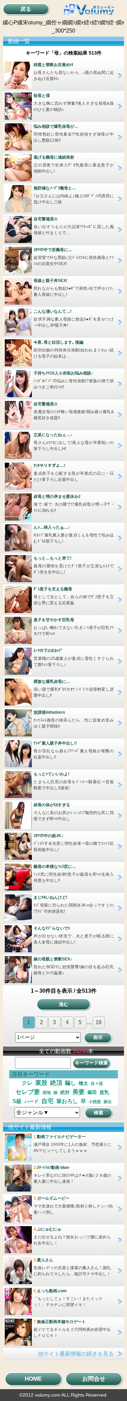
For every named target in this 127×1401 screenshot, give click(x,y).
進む (63, 1004)
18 (99, 1022)
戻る (25, 9)
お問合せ (93, 1379)
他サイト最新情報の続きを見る (76, 1354)
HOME (33, 1379)
